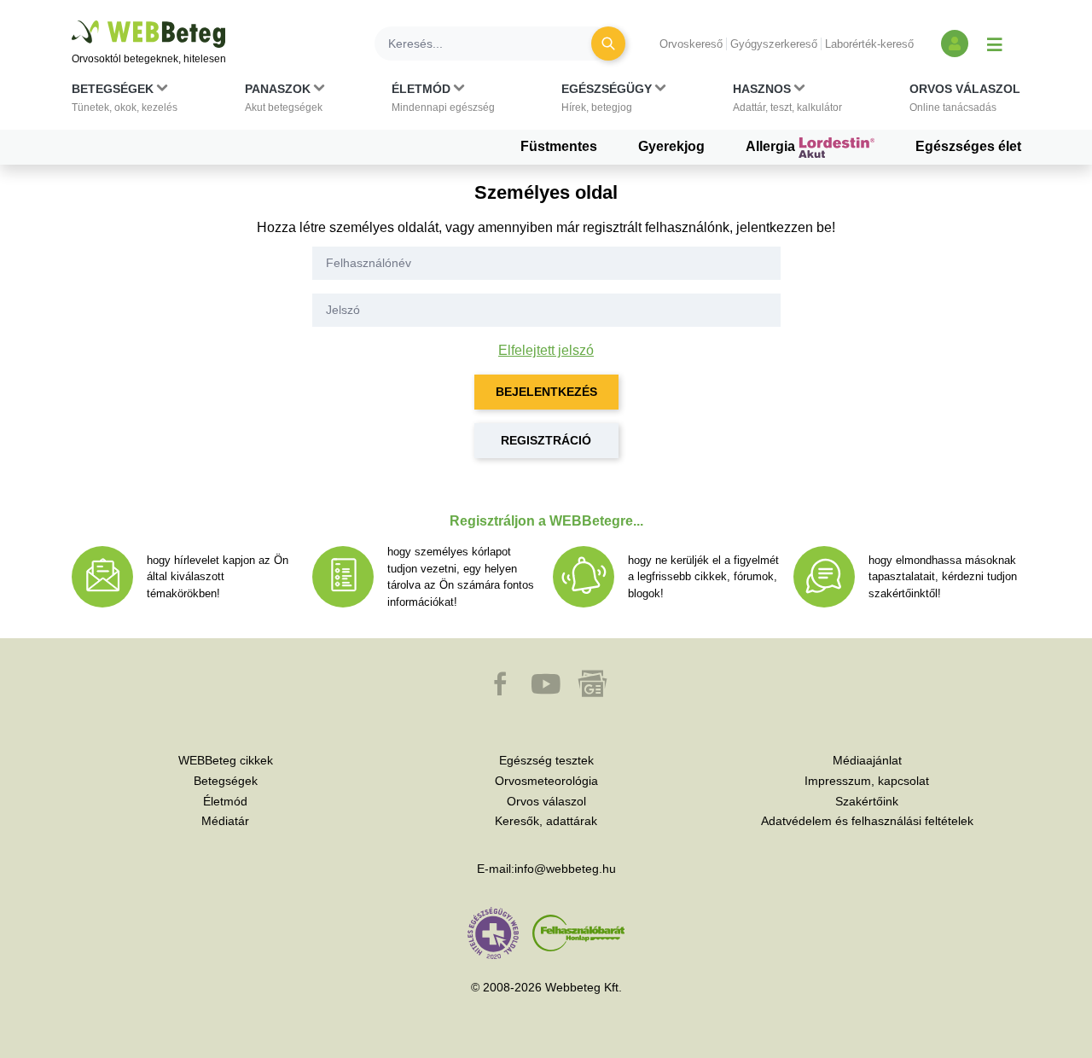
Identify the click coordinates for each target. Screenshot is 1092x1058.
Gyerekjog (671, 146)
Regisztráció (546, 440)
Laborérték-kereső (869, 44)
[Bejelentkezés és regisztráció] (954, 43)
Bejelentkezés (546, 391)
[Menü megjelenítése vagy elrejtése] (995, 43)
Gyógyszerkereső (773, 44)
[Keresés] (608, 43)
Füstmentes (558, 146)
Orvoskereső (691, 44)
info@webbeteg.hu (565, 868)
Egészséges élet (968, 146)
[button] (124, 101)
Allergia (772, 146)
